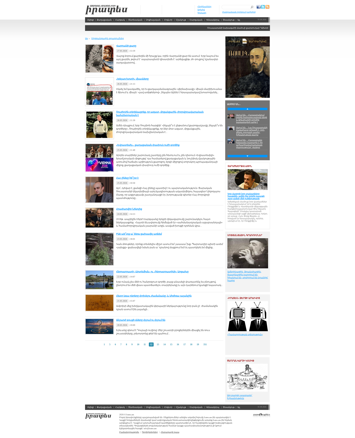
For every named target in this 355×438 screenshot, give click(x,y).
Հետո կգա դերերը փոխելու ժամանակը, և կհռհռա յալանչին (154, 295)
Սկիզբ (106, 9)
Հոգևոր (168, 20)
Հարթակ (120, 20)
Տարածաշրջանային (240, 166)
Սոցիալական (153, 20)
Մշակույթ (181, 20)
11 (145, 344)
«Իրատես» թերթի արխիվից (243, 298)
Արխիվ (201, 10)
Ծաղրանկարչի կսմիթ (240, 361)
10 (138, 344)
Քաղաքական (104, 20)
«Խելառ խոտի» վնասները (132, 78)
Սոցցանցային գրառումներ (107, 38)
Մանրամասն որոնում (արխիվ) (239, 12)
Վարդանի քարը (126, 45)
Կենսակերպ (212, 20)
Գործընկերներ (150, 432)
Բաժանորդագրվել (129, 432)
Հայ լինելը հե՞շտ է (127, 177)
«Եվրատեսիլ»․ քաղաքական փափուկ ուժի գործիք (148, 145)
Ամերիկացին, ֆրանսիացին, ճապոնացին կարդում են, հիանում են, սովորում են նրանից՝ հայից (247, 276)
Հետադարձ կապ (170, 432)
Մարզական (196, 20)
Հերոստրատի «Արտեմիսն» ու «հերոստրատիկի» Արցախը (152, 271)
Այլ (238, 20)
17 (184, 344)
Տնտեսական (135, 20)
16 (178, 344)
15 (171, 344)
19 (198, 344)
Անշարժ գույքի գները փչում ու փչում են (140, 320)
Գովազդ (201, 13)
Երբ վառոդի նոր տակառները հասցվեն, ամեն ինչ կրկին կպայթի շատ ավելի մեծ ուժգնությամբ (246, 196)
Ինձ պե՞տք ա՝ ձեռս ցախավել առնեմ (139, 233)
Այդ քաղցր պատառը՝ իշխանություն (239, 397)
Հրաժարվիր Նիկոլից (129, 209)
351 (205, 344)
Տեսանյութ (228, 20)
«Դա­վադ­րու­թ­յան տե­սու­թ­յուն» (245, 334)
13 (158, 344)
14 (164, 344)
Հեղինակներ (204, 6)
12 (151, 344)
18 (191, 344)
